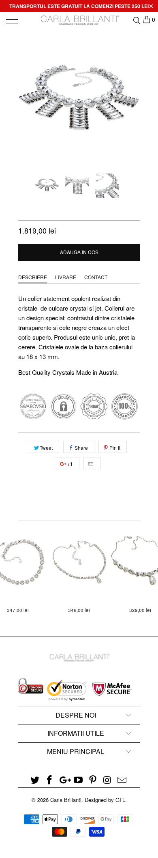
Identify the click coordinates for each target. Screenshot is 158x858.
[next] (132, 100)
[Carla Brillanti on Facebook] (50, 779)
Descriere (32, 276)
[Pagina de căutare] (136, 19)
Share (81, 447)
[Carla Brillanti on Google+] (64, 779)
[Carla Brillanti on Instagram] (108, 779)
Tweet (46, 447)
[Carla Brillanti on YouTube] (79, 779)
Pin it (114, 447)
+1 (69, 463)
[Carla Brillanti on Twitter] (35, 779)
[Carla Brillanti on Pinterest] (93, 779)
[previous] (26, 100)
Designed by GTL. (106, 800)
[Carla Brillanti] (79, 20)
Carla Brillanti (65, 800)
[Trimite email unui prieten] (92, 463)
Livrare (65, 276)
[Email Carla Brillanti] (122, 779)
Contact (95, 276)
